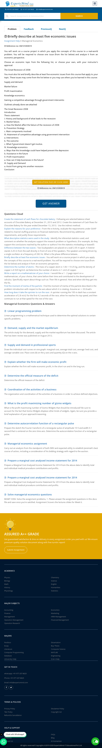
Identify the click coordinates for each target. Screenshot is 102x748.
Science (54, 581)
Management (9, 616)
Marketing (55, 613)
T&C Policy (8, 712)
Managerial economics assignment (27, 443)
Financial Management (60, 620)
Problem (12, 29)
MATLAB (54, 652)
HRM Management (58, 616)
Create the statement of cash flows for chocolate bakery (29, 219)
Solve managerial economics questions (30, 494)
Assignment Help (12, 41)
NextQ (62, 29)
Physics (7, 577)
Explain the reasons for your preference (22, 228)
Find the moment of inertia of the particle (23, 286)
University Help (10, 659)
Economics (55, 610)
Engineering (55, 656)
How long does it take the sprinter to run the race (26, 292)
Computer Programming (14, 652)
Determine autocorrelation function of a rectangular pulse (41, 423)
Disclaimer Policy (57, 708)
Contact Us (8, 741)
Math (6, 584)
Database (8, 656)
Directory (8, 738)
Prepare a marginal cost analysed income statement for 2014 (42, 460)
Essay (6, 646)
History (7, 587)
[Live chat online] (95, 741)
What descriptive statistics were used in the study (26, 238)
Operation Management (13, 620)
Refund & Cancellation (13, 715)
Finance (7, 613)
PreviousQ (46, 29)
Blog (52, 738)
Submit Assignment (15, 550)
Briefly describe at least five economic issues (24, 257)
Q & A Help (55, 659)
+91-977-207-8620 (12, 9)
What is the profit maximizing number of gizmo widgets (39, 403)
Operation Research (12, 623)
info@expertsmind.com (45, 9)
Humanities (55, 587)
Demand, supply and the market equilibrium (33, 328)
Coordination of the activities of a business (32, 389)
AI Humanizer (56, 741)
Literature (8, 649)
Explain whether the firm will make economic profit (37, 361)
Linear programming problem (24, 311)
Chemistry (55, 577)
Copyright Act (56, 712)
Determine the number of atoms (19, 266)
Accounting (8, 610)
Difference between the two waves (20, 247)
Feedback (29, 29)
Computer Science (58, 649)
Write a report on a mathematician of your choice (26, 273)
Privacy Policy (9, 708)
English (54, 584)
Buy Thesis (55, 646)
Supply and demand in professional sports (32, 344)
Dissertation (56, 642)
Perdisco (7, 642)
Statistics (54, 591)
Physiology (8, 591)
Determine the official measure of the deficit (33, 375)
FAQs (53, 734)
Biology (7, 581)
